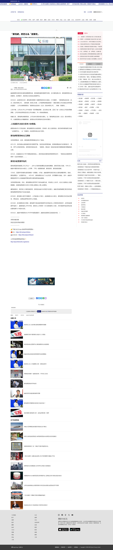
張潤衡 (92, 107)
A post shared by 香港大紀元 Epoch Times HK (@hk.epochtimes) (94, 155)
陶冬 (80, 113)
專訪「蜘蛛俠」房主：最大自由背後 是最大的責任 (91, 79)
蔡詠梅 (99, 104)
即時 (30, 19)
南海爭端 (83, 204)
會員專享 (24, 19)
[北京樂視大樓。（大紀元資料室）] (41, 59)
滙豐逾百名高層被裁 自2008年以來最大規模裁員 (91, 69)
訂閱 (48, 311)
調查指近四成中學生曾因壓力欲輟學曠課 (90, 56)
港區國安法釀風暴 (85, 215)
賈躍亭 (16, 315)
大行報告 (83, 213)
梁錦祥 (87, 101)
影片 (13, 517)
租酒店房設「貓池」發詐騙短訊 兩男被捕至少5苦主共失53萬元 (91, 77)
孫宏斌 (22, 315)
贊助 (85, 12)
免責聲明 (70, 547)
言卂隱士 (93, 110)
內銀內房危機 (84, 211)
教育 (91, 19)
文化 (72, 19)
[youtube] (72, 515)
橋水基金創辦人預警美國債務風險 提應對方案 (91, 54)
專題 (13, 534)
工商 (36, 537)
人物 (13, 539)
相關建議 (57, 547)
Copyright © (83, 547)
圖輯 (36, 534)
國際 (45, 19)
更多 (97, 113)
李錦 (97, 107)
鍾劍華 (87, 98)
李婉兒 (87, 110)
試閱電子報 (13, 12)
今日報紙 (14, 515)
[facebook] (62, 515)
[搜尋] (101, 12)
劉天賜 (93, 98)
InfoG (53, 19)
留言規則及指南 (13, 307)
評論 (61, 19)
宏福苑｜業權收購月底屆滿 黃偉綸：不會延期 (91, 46)
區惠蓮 (80, 116)
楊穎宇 (93, 104)
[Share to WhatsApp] (49, 88)
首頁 (18, 19)
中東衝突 (83, 207)
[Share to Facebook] (42, 88)
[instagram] (59, 515)
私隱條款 (76, 547)
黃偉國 (80, 104)
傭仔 (86, 107)
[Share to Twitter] (44, 88)
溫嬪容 (86, 113)
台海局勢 (83, 202)
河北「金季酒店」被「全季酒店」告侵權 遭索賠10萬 (91, 51)
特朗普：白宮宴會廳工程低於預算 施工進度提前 (91, 39)
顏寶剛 (87, 104)
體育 (87, 19)
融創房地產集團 (30, 315)
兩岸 (41, 19)
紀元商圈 (90, 12)
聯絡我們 (63, 547)
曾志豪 (80, 98)
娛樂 (94, 19)
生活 (65, 19)
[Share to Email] (51, 88)
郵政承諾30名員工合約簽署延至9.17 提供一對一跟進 (91, 89)
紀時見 (82, 198)
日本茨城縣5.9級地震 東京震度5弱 (89, 72)
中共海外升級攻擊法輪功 (87, 220)
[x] (69, 515)
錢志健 (80, 101)
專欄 (57, 19)
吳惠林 (80, 110)
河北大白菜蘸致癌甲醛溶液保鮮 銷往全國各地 (91, 84)
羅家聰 (99, 101)
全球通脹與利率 (85, 200)
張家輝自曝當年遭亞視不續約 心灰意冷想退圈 (91, 49)
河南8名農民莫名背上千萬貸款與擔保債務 (90, 44)
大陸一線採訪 (84, 217)
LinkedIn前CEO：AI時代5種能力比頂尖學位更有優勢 (91, 41)
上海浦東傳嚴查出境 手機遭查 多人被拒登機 (91, 82)
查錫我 (92, 113)
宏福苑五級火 (84, 222)
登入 (39, 311)
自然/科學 (77, 19)
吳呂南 (93, 101)
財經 (49, 19)
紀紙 (83, 19)
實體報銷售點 (21, 12)
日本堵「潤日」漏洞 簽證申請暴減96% (90, 86)
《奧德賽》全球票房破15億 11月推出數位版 (90, 36)
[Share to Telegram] (47, 88)
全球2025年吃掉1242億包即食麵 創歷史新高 (91, 74)
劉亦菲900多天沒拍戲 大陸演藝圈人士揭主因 (91, 58)
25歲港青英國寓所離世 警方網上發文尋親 (91, 67)
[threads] (65, 515)
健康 (69, 19)
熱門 (34, 19)
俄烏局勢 (83, 209)
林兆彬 (80, 107)
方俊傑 (99, 98)
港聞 (37, 19)
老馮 (100, 110)
